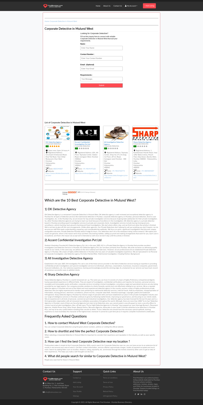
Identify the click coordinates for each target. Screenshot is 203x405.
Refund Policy (108, 391)
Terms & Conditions (110, 378)
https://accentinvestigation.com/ (87, 173)
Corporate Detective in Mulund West (63, 21)
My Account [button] (131, 6)
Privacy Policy (108, 387)
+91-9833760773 (118, 171)
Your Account (78, 387)
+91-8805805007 (147, 171)
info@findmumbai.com (53, 392)
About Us (106, 6)
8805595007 (58, 169)
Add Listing (149, 6)
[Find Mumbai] (53, 6)
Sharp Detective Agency (142, 142)
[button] (58, 150)
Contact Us (117, 6)
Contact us (77, 378)
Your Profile (77, 391)
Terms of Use (108, 382)
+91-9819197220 (89, 169)
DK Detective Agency (54, 142)
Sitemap (76, 396)
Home (98, 6)
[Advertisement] (101, 104)
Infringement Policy (110, 396)
